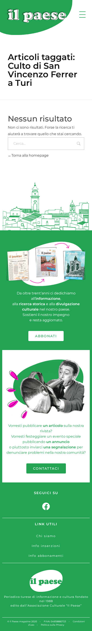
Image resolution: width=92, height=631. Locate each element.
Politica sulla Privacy (52, 624)
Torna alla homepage (30, 155)
